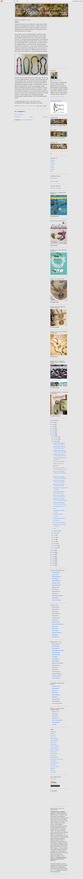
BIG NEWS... (56, 465)
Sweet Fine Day (56, 572)
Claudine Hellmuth (56, 632)
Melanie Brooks (56, 591)
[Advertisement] (59, 42)
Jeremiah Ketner (54, 753)
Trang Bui (52, 733)
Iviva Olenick (55, 589)
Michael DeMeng (54, 738)
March (55, 543)
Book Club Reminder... (58, 514)
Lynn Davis (55, 667)
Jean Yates (54, 626)
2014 (53, 435)
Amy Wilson (55, 597)
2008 (53, 561)
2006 (53, 565)
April (54, 541)
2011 (53, 554)
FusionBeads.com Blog (58, 650)
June (54, 537)
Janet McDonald (54, 757)
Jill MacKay (55, 713)
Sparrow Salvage (56, 600)
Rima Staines (55, 661)
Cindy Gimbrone (56, 678)
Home (31, 116)
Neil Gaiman (55, 611)
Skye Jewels (55, 669)
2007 (53, 563)
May (54, 539)
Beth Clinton (55, 692)
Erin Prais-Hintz (56, 671)
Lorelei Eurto (55, 574)
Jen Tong (52, 770)
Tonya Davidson (56, 652)
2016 (53, 431)
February (55, 545)
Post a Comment (19, 114)
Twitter (51, 165)
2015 (53, 433)
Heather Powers (56, 665)
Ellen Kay (54, 690)
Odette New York (56, 580)
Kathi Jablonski (56, 694)
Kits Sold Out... (56, 520)
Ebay (51, 171)
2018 (53, 426)
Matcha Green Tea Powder (56, 759)
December (56, 437)
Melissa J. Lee (55, 711)
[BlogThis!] (41, 106)
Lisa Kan (54, 724)
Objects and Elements (57, 663)
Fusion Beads (53, 744)
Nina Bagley (55, 578)
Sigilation (52, 768)
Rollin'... (55, 528)
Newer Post (17, 116)
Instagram (52, 160)
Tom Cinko (52, 737)
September (56, 531)
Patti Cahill (55, 715)
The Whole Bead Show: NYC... (60, 506)
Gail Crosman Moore (57, 720)
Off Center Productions (58, 624)
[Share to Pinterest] (45, 106)
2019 (53, 424)
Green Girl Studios (54, 746)
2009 (53, 559)
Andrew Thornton (57, 80)
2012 (53, 552)
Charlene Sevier (56, 686)
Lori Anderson (55, 659)
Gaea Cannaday (56, 654)
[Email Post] (37, 105)
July (54, 535)
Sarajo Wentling (56, 613)
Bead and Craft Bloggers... (59, 461)
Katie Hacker (55, 630)
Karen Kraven (53, 755)
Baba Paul (54, 697)
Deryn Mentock (56, 648)
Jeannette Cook (56, 699)
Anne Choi (52, 735)
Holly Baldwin (55, 688)
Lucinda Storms (56, 617)
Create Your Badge (54, 181)
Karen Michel (55, 615)
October (55, 441)
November (56, 439)
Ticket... (55, 508)
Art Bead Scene (56, 583)
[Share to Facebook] (44, 106)
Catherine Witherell (57, 673)
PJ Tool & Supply (54, 766)
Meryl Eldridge (55, 701)
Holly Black (55, 634)
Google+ (52, 167)
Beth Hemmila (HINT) (57, 595)
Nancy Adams (55, 609)
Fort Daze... (56, 516)
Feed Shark (53, 779)
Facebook (52, 164)
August (55, 533)
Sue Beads (54, 656)
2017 (53, 428)
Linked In (52, 169)
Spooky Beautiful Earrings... (59, 518)
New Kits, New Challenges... (59, 522)
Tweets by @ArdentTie (55, 188)
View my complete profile (57, 96)
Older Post (45, 116)
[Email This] (39, 106)
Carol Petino (53, 764)
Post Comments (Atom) (26, 119)
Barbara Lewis (55, 622)
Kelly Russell (55, 636)
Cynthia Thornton (56, 585)
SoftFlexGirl (55, 619)
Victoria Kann (53, 751)
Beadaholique (53, 731)
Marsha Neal (55, 628)
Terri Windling (55, 646)
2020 (53, 422)
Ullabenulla (55, 593)
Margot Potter (55, 587)
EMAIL (53, 870)
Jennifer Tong (55, 718)
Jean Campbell (56, 722)
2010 (53, 556)
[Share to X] (42, 106)
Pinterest (52, 162)
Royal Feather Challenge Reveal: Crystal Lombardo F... (59, 473)
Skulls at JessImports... (58, 463)
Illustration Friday (54, 750)
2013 (53, 550)
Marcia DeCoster (56, 644)
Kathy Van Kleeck (56, 576)
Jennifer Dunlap (54, 740)
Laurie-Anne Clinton (57, 703)
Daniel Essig (53, 742)
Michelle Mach (55, 607)
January (55, 547)
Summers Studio (56, 676)
